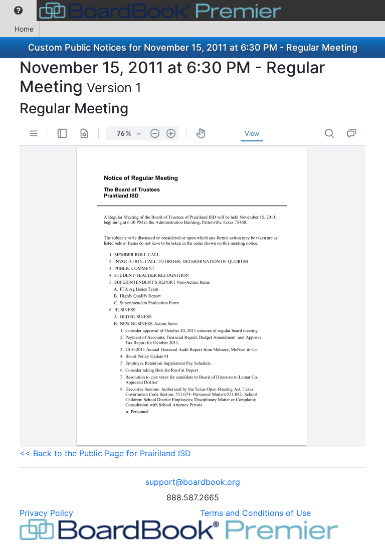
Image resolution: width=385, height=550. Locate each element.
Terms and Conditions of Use (255, 513)
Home (24, 29)
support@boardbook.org (192, 482)
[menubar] (143, 10)
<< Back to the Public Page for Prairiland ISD (105, 453)
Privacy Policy (46, 513)
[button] (18, 11)
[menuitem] (18, 10)
